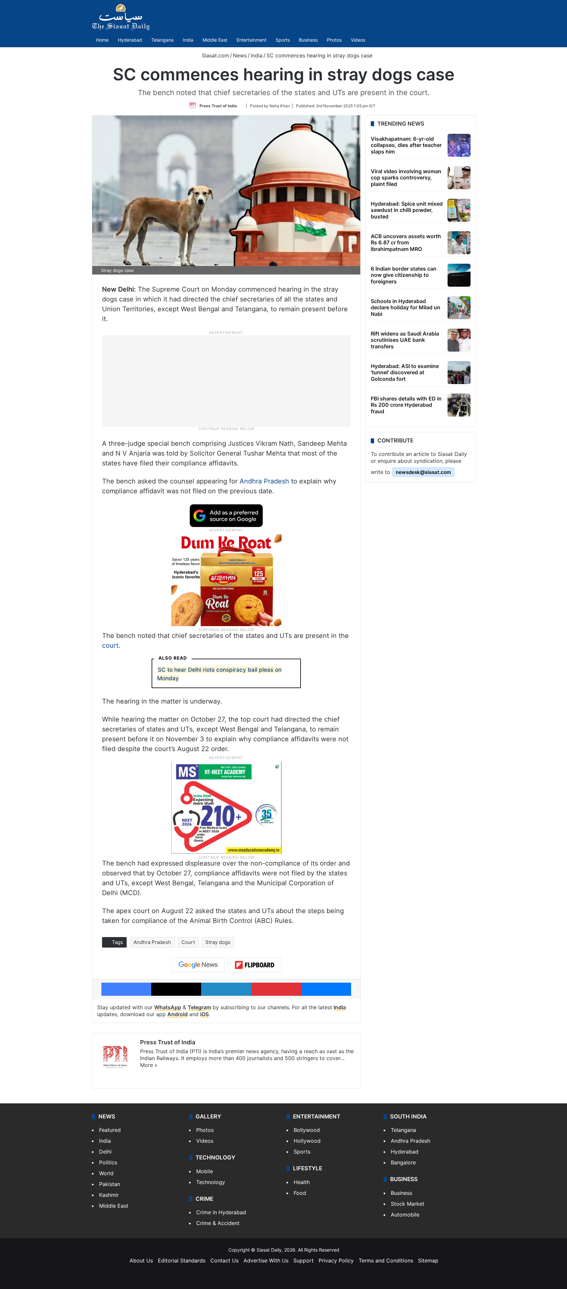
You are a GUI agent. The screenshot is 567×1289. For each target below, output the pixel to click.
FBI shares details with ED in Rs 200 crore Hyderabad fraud (406, 404)
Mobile (204, 1171)
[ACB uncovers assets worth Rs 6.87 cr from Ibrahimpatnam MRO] (459, 242)
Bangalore (403, 1162)
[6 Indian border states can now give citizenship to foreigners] (459, 275)
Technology (210, 1182)
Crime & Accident (218, 1223)
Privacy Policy (336, 1260)
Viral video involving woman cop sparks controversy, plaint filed (406, 177)
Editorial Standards (181, 1260)
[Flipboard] (254, 964)
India (188, 40)
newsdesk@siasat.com (423, 472)
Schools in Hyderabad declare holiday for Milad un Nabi (405, 307)
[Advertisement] (226, 381)
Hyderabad (130, 40)
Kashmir (109, 1195)
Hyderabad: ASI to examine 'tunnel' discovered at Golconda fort (405, 372)
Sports (283, 40)
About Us (141, 1260)
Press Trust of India (218, 105)
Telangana (162, 40)
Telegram (199, 1007)
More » (149, 1065)
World (106, 1173)
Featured (110, 1130)
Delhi (105, 1151)
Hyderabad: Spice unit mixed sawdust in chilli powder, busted (407, 209)
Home (102, 40)
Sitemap (428, 1260)
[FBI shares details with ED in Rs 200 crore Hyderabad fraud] (459, 405)
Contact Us (224, 1260)
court (110, 645)
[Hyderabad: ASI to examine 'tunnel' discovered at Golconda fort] (459, 372)
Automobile (405, 1214)
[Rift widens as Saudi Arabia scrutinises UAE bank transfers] (459, 340)
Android (177, 1014)
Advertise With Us (265, 1260)
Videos (358, 40)
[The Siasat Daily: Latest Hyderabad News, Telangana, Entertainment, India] (121, 17)
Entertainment (251, 40)
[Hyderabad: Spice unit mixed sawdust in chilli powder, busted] (459, 210)
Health (302, 1182)
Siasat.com (214, 55)
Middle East (214, 40)
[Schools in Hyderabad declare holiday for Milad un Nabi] (459, 307)
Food (300, 1193)
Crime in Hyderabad (221, 1212)
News (240, 55)
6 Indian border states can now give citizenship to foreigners (403, 274)
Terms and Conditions (386, 1260)
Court (188, 942)
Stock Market (407, 1203)
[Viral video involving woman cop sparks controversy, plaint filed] (459, 177)
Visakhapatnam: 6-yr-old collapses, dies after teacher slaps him (406, 144)
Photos (334, 40)
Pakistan (109, 1184)
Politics (108, 1162)
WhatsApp (167, 1007)
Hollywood (307, 1140)
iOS (204, 1014)
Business (308, 40)
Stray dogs (217, 942)
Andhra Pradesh (264, 481)
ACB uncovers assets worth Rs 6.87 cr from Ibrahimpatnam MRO (406, 242)
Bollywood (307, 1130)
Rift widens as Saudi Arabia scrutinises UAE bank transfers (405, 339)
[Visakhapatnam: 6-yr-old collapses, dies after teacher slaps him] (459, 145)
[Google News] (198, 965)
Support (303, 1260)
